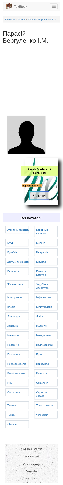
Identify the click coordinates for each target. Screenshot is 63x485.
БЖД (10, 242)
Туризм (11, 414)
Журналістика (15, 284)
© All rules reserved (31, 449)
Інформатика (43, 297)
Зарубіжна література (42, 285)
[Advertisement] (31, 80)
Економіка (13, 271)
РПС (9, 382)
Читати (39, 195)
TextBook (20, 6)
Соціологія (42, 382)
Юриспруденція (32, 464)
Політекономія (44, 344)
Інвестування (14, 297)
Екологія (41, 261)
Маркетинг (42, 325)
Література (13, 316)
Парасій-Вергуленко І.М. (42, 19)
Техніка (11, 405)
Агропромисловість (18, 229)
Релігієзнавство (16, 373)
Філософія (42, 414)
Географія (42, 252)
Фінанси (12, 424)
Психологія (42, 363)
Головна (10, 19)
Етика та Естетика (41, 272)
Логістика (12, 325)
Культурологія (44, 306)
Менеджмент (43, 335)
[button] (17, 229)
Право (39, 354)
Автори (22, 19)
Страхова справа (41, 393)
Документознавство (18, 261)
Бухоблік (12, 252)
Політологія (13, 354)
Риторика (41, 373)
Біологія (40, 242)
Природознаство (16, 363)
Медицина (13, 335)
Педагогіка (13, 344)
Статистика (13, 392)
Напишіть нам (32, 456)
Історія (11, 306)
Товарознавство (45, 405)
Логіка (39, 316)
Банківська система (42, 231)
